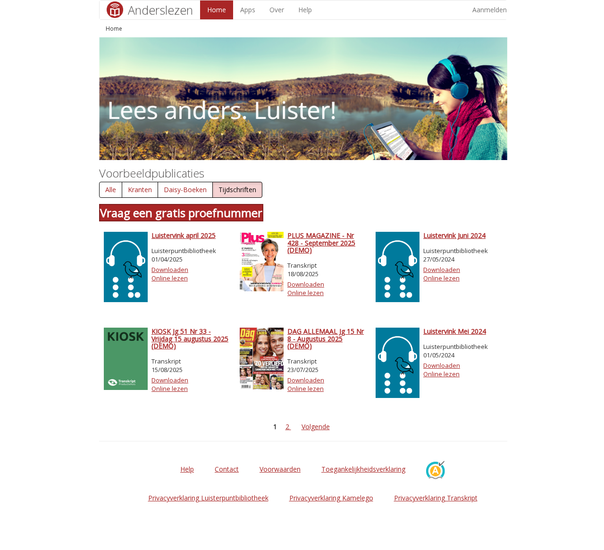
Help (305, 9)
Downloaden (169, 269)
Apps (247, 9)
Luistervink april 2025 (183, 235)
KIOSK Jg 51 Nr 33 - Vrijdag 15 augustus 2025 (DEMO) (189, 338)
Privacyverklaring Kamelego (331, 497)
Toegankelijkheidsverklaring (363, 469)
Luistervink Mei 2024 (454, 331)
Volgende (316, 426)
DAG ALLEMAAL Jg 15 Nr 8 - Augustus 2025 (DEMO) (325, 338)
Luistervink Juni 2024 (454, 235)
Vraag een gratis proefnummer (181, 212)
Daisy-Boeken (185, 189)
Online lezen (169, 278)
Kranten (140, 189)
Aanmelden (489, 9)
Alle (110, 189)
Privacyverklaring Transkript (436, 497)
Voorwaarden (280, 469)
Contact (227, 469)
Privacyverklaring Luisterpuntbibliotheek (208, 497)
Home (216, 9)
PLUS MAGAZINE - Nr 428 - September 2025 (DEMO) (321, 242)
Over (276, 9)
